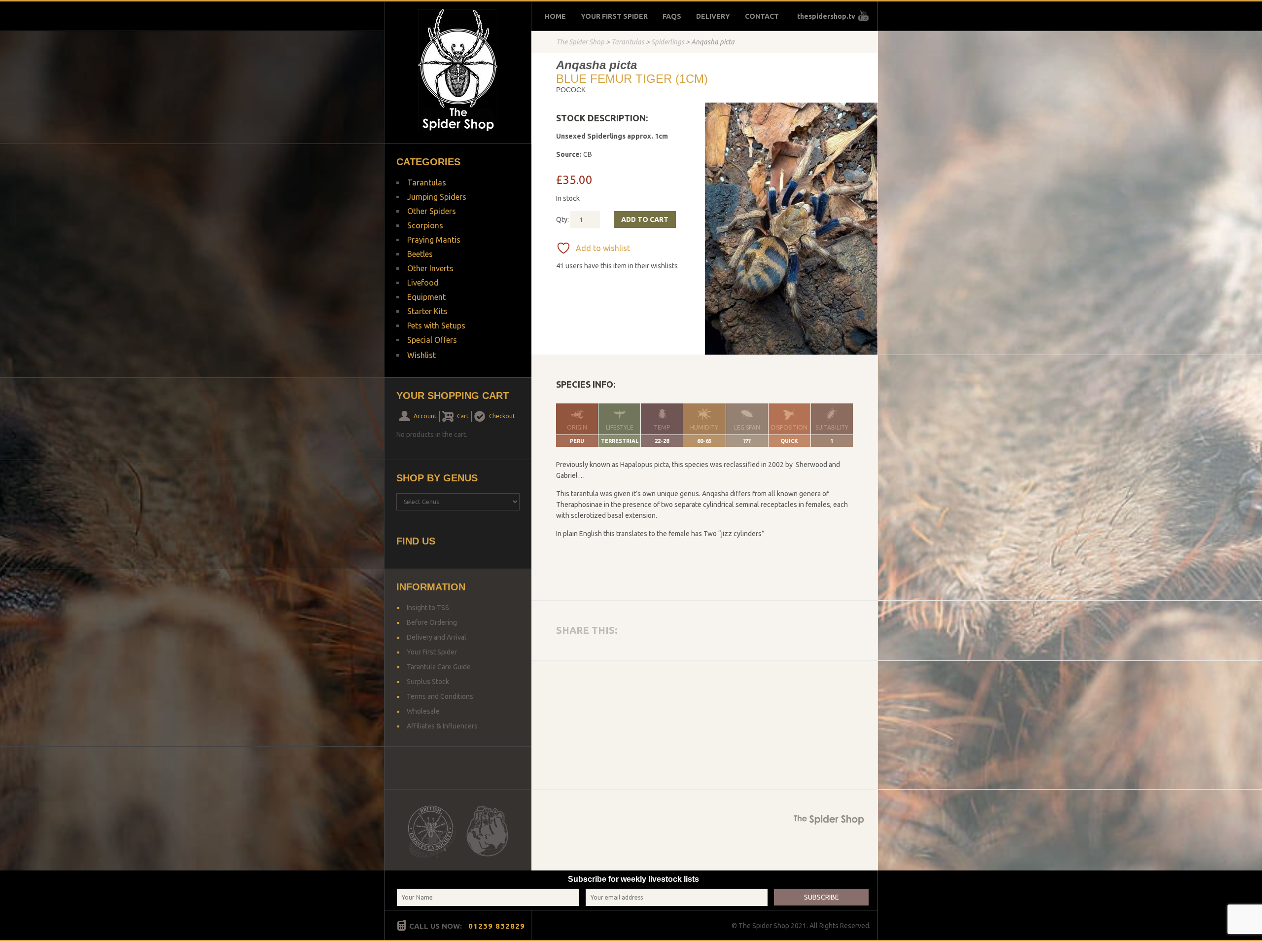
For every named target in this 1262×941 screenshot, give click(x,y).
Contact (762, 16)
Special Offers (432, 339)
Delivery (713, 16)
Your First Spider (614, 16)
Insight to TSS (428, 608)
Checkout (502, 416)
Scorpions (425, 225)
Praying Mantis (433, 239)
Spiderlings (667, 42)
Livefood (423, 282)
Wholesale (423, 711)
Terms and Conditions (440, 696)
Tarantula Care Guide (439, 667)
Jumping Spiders (436, 196)
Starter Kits (427, 311)
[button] (866, 115)
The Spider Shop (580, 42)
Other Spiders (431, 211)
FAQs (672, 16)
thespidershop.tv (826, 16)
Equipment (426, 296)
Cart (463, 416)
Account (425, 416)
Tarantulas (627, 42)
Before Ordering (432, 622)
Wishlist (421, 355)
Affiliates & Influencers (442, 726)
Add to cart (644, 219)
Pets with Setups (436, 325)
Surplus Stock (428, 682)
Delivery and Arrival (436, 637)
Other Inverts (430, 268)
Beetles (420, 254)
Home (555, 16)
